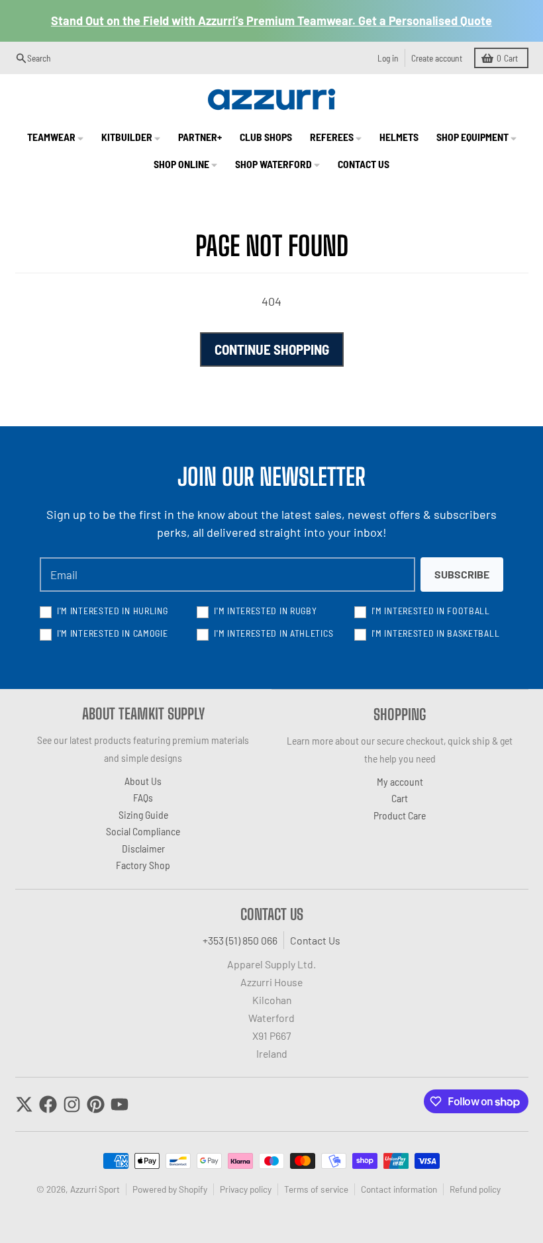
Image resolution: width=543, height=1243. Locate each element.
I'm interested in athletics (273, 633)
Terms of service (316, 1189)
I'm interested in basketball (435, 633)
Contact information (399, 1189)
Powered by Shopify (169, 1189)
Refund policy (475, 1189)
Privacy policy (246, 1189)
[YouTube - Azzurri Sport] (119, 1104)
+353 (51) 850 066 (240, 940)
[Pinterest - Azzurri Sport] (96, 1104)
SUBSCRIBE (461, 574)
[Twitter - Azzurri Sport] (24, 1104)
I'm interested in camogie (112, 633)
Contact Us (315, 940)
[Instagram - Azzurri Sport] (72, 1104)
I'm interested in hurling (112, 610)
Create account (436, 58)
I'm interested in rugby (265, 610)
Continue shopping (272, 349)
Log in (388, 58)
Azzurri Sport (95, 1189)
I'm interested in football (430, 610)
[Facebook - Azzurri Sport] (48, 1104)
